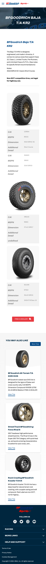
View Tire (11, 394)
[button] (3, 3)
